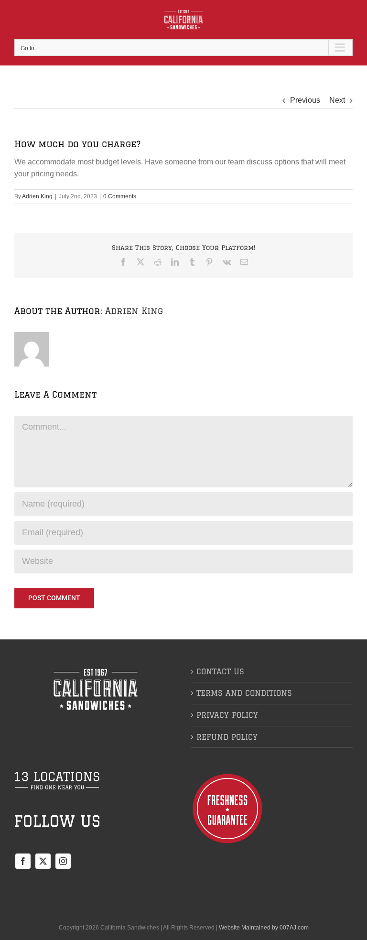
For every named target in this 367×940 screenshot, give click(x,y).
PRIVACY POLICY (227, 715)
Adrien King (37, 196)
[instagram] (63, 861)
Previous (305, 100)
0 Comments (119, 196)
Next (337, 100)
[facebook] (23, 861)
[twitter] (43, 861)
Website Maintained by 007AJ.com (264, 927)
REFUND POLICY (227, 737)
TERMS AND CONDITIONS (244, 693)
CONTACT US (220, 671)
